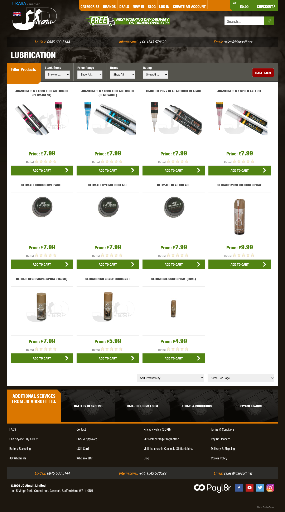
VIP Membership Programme (161, 439)
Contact (81, 429)
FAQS (12, 429)
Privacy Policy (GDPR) (157, 429)
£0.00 (244, 6)
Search (269, 20)
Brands (109, 6)
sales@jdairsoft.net (238, 41)
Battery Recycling (20, 448)
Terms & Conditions (223, 429)
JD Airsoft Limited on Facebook (239, 487)
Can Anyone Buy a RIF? (23, 439)
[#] (209, 4)
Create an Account (189, 6)
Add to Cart (42, 171)
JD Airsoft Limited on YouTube (249, 487)
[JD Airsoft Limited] (34, 18)
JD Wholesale (17, 458)
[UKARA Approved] (26, 3)
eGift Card (83, 448)
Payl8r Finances (221, 439)
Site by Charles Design (265, 507)
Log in (164, 6)
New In (138, 6)
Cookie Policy (219, 458)
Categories (90, 6)
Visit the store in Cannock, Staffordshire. (168, 448)
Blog (152, 6)
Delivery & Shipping (223, 448)
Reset (263, 72)
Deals (124, 6)
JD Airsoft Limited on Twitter (260, 487)
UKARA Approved (87, 439)
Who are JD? (84, 458)
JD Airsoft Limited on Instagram (270, 487)
